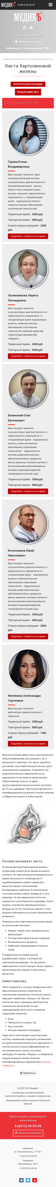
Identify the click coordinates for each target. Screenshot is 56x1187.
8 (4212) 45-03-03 (26, 5)
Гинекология (18, 59)
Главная (6, 59)
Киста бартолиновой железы (39, 59)
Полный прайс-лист (28, 92)
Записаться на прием (29, 41)
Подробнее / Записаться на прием (28, 236)
